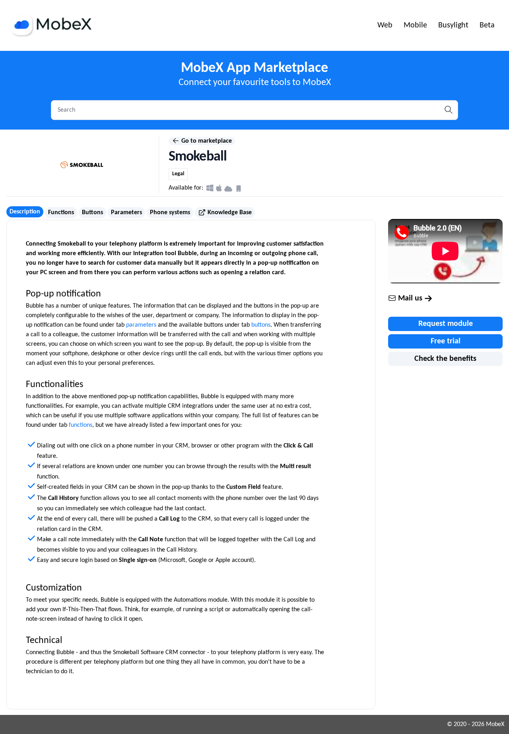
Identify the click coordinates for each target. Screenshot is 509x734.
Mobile (415, 25)
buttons (260, 325)
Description (25, 212)
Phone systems (170, 212)
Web (384, 25)
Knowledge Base (229, 212)
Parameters (126, 212)
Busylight (453, 25)
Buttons (92, 212)
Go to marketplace (206, 141)
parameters (141, 325)
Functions (61, 212)
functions (80, 425)
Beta (487, 25)
